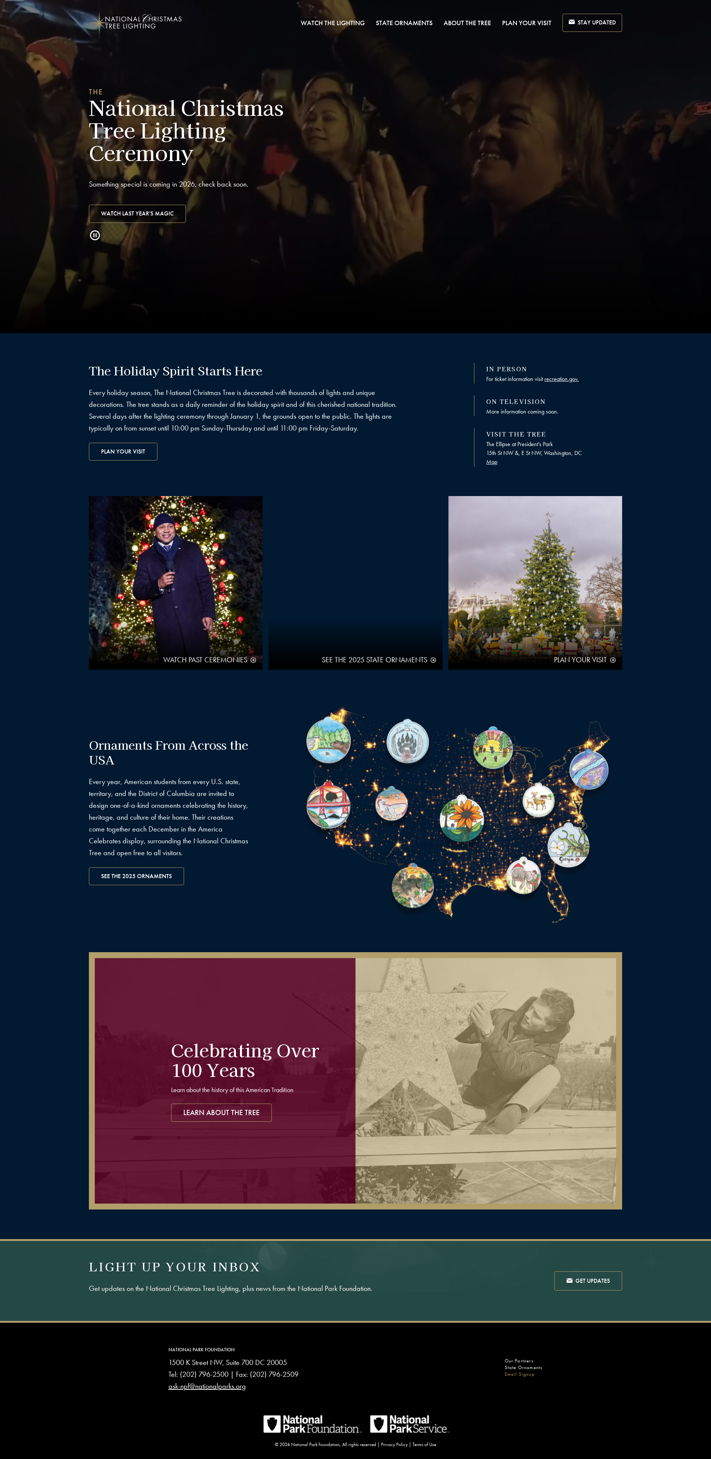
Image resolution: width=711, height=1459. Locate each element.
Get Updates (592, 1281)
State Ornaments (404, 23)
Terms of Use (424, 1444)
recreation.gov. (561, 379)
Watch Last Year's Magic (137, 213)
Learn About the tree (221, 1112)
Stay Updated (597, 22)
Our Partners (519, 1361)
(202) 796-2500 (204, 1374)
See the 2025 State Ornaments (374, 660)
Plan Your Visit (526, 23)
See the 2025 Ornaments (136, 876)
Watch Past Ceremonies (205, 660)
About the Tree (467, 23)
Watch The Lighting (333, 23)
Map (491, 462)
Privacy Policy (394, 1444)
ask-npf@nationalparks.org (207, 1386)
